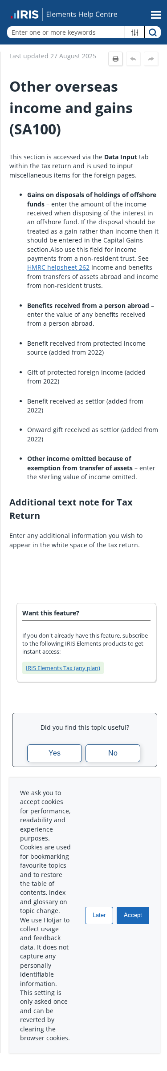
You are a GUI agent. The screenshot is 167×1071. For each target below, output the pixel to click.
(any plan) (63, 668)
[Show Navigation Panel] (156, 14)
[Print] (115, 59)
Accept (133, 915)
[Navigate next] (151, 59)
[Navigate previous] (133, 59)
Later (99, 915)
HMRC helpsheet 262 (58, 267)
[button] (135, 32)
